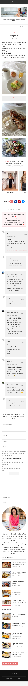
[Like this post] (11, 201)
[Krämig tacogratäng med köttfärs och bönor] (6, 574)
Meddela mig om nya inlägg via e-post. (12, 469)
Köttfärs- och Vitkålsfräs (19, 614)
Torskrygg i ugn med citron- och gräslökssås (18, 644)
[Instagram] (12, 2)
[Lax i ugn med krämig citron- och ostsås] (6, 655)
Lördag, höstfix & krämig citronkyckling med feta (19, 563)
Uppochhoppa (12, 274)
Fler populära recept (9, 663)
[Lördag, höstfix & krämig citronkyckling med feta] (6, 565)
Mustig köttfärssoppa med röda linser (18, 592)
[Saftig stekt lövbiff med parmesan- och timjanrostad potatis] (6, 626)
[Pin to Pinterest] (19, 201)
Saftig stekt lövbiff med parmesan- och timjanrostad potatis (18, 625)
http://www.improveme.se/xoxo (17, 250)
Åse (10, 258)
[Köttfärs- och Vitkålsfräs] (6, 616)
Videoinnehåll (14, 97)
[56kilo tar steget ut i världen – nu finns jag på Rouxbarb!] (6, 603)
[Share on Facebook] (15, 201)
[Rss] (17, 2)
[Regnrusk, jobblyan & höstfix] (6, 584)
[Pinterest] (22, 27)
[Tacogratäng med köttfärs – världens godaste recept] (6, 636)
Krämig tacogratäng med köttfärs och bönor (19, 573)
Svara (25, 234)
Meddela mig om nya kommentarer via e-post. (13, 463)
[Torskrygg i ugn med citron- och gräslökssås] (6, 646)
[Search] (26, 27)
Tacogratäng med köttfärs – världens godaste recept (17, 635)
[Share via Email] (23, 201)
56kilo (14, 534)
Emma (9, 234)
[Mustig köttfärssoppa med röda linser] (6, 593)
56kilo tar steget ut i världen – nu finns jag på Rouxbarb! (19, 602)
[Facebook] (10, 2)
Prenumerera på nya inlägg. (12, 458)
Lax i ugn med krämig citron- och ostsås (18, 653)
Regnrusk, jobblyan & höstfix (18, 582)
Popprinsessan (12, 313)
